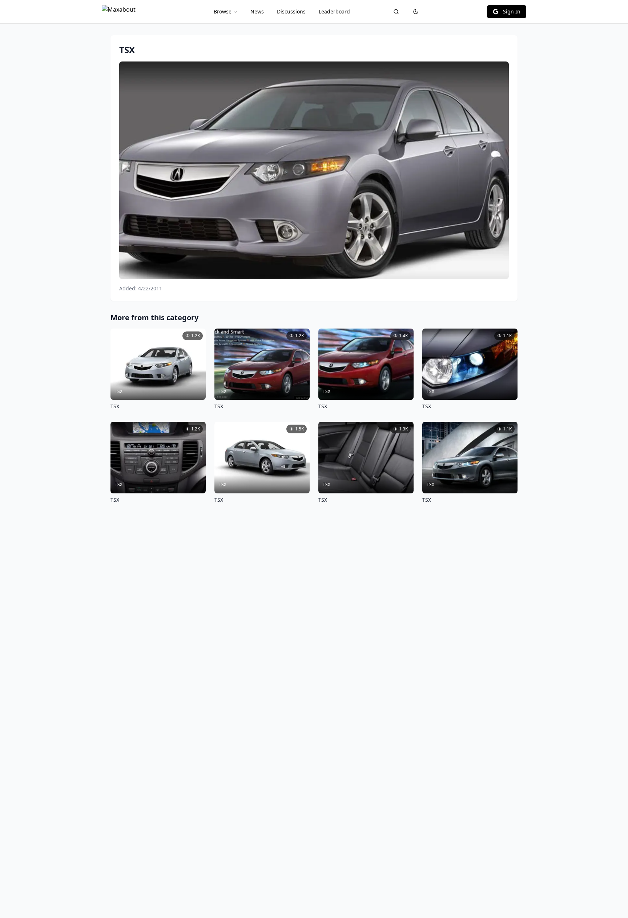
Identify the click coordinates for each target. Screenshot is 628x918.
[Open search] (396, 11)
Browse (223, 11)
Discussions (291, 11)
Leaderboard (334, 11)
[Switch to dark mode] (415, 11)
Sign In (511, 11)
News (257, 11)
